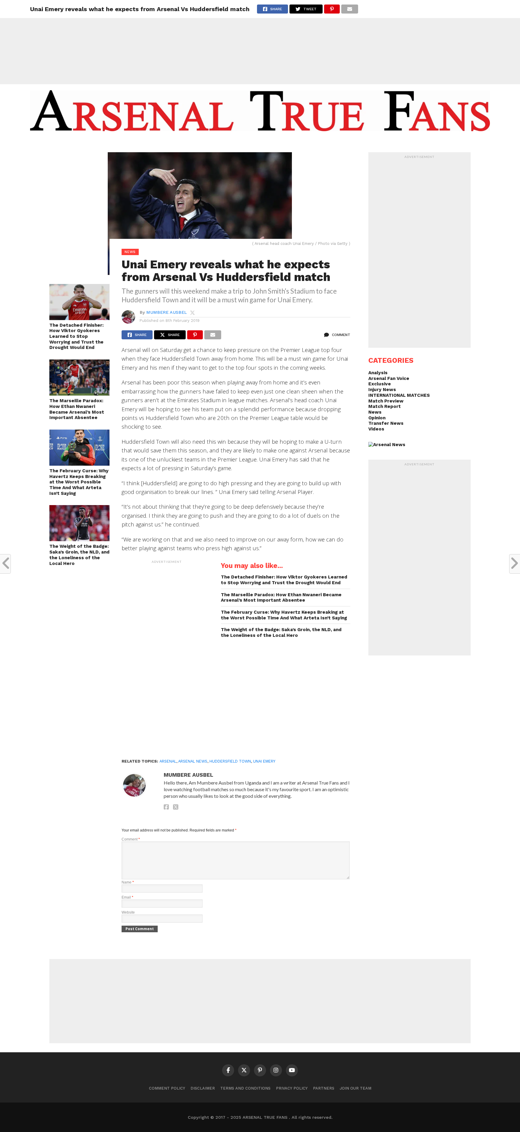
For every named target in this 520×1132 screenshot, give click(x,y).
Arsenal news (192, 761)
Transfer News (386, 423)
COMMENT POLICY (167, 1088)
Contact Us (303, 143)
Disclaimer (202, 1088)
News (375, 412)
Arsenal (167, 761)
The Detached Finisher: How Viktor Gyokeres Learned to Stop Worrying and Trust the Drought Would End (76, 336)
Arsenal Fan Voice (388, 378)
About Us (214, 143)
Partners (323, 1088)
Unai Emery (264, 761)
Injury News (382, 389)
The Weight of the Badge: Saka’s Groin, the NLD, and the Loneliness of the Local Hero (79, 555)
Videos (376, 429)
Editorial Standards (257, 143)
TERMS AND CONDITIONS (245, 1088)
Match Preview (386, 401)
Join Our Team (355, 1088)
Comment (131, 839)
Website (128, 912)
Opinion (376, 418)
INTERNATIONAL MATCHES (399, 395)
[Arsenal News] (386, 444)
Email (127, 897)
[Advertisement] (260, 42)
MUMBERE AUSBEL (166, 312)
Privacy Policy (292, 1088)
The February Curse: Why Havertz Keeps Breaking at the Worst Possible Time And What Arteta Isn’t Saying (79, 482)
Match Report (384, 406)
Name (128, 882)
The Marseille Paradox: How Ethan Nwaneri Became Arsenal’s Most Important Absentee (76, 409)
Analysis (378, 372)
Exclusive (379, 384)
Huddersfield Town (230, 761)
